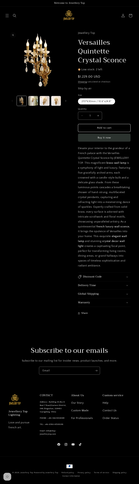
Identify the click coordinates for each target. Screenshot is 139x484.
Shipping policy (120, 473)
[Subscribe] (96, 371)
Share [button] (84, 313)
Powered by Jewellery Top (46, 473)
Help (105, 402)
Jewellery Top (27, 473)
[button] (7, 15)
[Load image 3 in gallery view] (44, 101)
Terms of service (101, 473)
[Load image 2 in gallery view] (33, 101)
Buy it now (104, 137)
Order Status (111, 418)
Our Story (77, 402)
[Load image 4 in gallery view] (56, 101)
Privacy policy (84, 473)
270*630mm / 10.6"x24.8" (97, 101)
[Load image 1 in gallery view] (22, 101)
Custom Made (80, 410)
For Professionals (82, 418)
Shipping (82, 82)
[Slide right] (66, 101)
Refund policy (68, 473)
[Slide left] (12, 101)
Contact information (71, 476)
